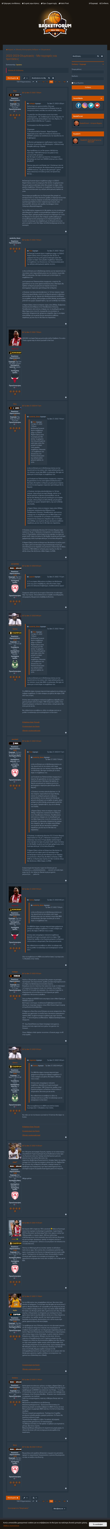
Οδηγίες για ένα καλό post (31, 730)
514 (15, 102)
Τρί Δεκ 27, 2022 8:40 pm (32, 616)
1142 (15, 575)
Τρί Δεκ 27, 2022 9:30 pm (32, 889)
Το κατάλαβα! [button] (98, 1524)
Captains (19, 65)
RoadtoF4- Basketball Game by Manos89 (90, 141)
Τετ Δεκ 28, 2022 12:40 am (33, 1447)
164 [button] (59, 82)
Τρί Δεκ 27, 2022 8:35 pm (32, 566)
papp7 (15, 1162)
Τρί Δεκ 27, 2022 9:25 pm (32, 741)
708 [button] (64, 82)
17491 (15, 1250)
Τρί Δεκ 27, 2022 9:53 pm (32, 973)
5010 (15, 640)
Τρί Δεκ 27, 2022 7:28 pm (32, 92)
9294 (15, 1321)
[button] (33, 82)
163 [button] (55, 82)
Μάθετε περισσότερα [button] (11, 1526)
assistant (15, 739)
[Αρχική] (55, 22)
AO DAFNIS (15, 564)
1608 (15, 1173)
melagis (32, 103)
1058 (15, 1389)
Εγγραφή (83, 64)
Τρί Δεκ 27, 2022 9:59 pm (32, 1049)
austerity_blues (34, 416)
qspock (31, 577)
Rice (15, 91)
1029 (15, 1456)
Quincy (15, 629)
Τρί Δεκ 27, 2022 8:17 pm (32, 406)
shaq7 (14, 1239)
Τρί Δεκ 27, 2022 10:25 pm (33, 1223)
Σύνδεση (75, 64)
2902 (15, 750)
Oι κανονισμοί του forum (31, 726)
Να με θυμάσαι (79, 83)
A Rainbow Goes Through (31, 722)
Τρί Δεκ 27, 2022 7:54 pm (32, 240)
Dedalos (15, 1378)
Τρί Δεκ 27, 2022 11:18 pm (33, 1296)
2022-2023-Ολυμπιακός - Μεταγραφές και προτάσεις (31, 57)
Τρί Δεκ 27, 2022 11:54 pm (33, 1379)
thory (15, 1445)
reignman (14, 349)
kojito (15, 1310)
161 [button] (47, 82)
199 (15, 983)
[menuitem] (30, 3)
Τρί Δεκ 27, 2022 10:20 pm (33, 1146)
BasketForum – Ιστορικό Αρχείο (91, 123)
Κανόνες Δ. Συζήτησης (16, 70)
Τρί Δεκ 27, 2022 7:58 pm (32, 332)
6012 (15, 360)
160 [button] (43, 82)
